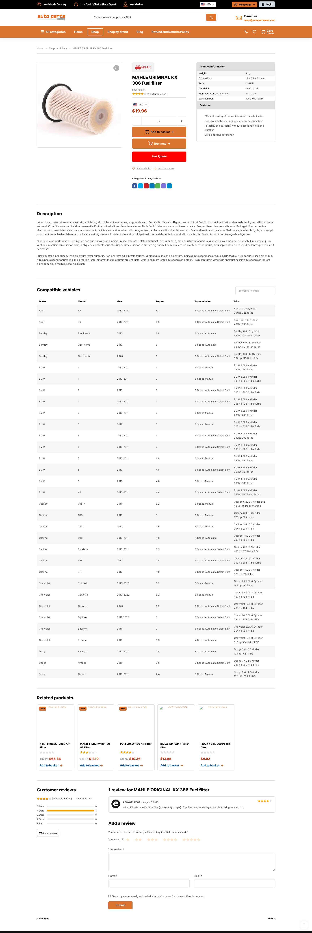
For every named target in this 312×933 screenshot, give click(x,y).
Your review (116, 849)
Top (304, 925)
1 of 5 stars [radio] (128, 839)
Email (198, 875)
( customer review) (157, 94)
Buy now (160, 143)
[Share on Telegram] (169, 185)
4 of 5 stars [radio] (170, 839)
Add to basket (160, 131)
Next (270, 918)
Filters (63, 48)
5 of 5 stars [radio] (191, 839)
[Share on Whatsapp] (157, 185)
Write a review (48, 833)
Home (40, 48)
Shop (52, 48)
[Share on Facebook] (134, 185)
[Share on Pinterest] (146, 185)
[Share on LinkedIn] (152, 185)
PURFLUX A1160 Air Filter (135, 743)
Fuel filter (157, 178)
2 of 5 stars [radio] (138, 839)
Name (112, 875)
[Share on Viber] (163, 185)
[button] (116, 68)
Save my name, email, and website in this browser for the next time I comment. (158, 896)
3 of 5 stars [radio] (152, 839)
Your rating (115, 839)
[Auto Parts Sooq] (51, 17)
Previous (44, 918)
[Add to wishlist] (133, 168)
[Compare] (155, 168)
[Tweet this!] (140, 185)
